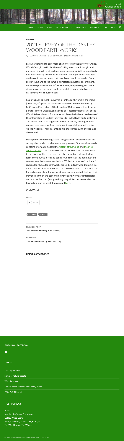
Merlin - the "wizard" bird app (19, 414)
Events (40, 27)
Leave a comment (74, 56)
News (49, 27)
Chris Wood (56, 56)
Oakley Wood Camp (14, 417)
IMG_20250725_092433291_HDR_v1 (22, 421)
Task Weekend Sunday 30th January (43, 229)
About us (109, 27)
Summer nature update (15, 375)
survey (43, 214)
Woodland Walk (12, 381)
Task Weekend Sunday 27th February (43, 240)
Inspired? (80, 27)
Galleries (94, 27)
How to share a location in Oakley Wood (23, 386)
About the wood (62, 27)
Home (30, 27)
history (32, 214)
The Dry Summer (12, 370)
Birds (7, 410)
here (67, 182)
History (30, 39)
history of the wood (69, 146)
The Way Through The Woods (18, 425)
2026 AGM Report (13, 392)
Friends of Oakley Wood (108, 4)
